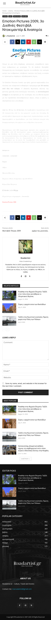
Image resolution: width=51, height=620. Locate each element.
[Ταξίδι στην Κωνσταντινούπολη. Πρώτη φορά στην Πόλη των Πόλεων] (9, 321)
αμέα (10, 16)
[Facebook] (12, 42)
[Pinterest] (28, 42)
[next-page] (7, 329)
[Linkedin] (23, 42)
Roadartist (11, 36)
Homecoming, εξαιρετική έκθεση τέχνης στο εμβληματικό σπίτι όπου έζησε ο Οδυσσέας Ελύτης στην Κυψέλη (33, 448)
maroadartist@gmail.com (22, 589)
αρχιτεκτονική (7, 312)
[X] (17, 42)
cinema (10, 11)
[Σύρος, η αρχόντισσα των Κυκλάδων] (9, 308)
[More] (45, 42)
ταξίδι (5, 324)
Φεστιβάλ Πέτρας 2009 (11, 231)
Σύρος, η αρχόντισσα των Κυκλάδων (32, 304)
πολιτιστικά (17, 16)
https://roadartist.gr (25, 261)
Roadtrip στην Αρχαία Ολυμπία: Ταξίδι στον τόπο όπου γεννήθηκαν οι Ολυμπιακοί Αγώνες (32, 294)
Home (4, 11)
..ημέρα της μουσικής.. (40, 231)
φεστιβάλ (24, 16)
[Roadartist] (3, 36)
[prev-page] (3, 329)
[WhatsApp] (34, 42)
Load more (24, 459)
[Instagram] (25, 276)
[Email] (39, 42)
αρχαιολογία (7, 299)
